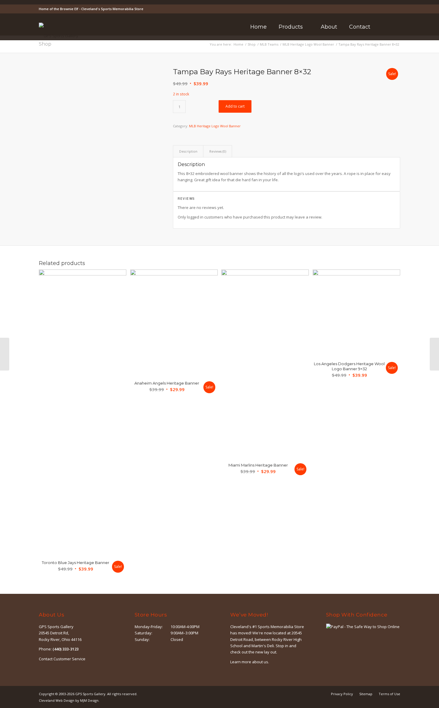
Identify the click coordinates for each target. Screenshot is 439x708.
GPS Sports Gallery (90, 694)
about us (260, 661)
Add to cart (235, 106)
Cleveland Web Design (56, 700)
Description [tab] (188, 151)
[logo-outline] (58, 36)
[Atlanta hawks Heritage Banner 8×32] (434, 354)
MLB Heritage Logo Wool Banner (215, 126)
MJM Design (89, 700)
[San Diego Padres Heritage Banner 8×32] (4, 354)
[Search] (384, 27)
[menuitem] (258, 27)
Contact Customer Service (62, 658)
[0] (398, 27)
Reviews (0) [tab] (217, 151)
